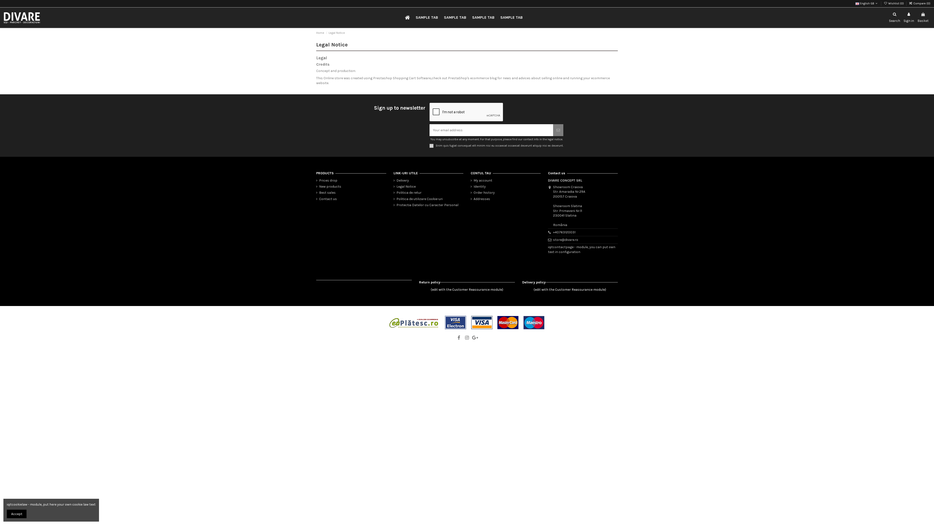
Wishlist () (896, 3)
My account (483, 180)
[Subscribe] (558, 130)
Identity (480, 186)
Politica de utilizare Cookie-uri (419, 199)
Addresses (482, 199)
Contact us (328, 199)
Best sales (327, 193)
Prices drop (328, 180)
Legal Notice (406, 186)
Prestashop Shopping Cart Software (402, 78)
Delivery (402, 180)
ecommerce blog (483, 78)
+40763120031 (564, 232)
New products (330, 186)
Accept (16, 514)
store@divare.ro (565, 240)
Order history (484, 193)
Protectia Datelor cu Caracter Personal (427, 205)
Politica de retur (409, 193)
